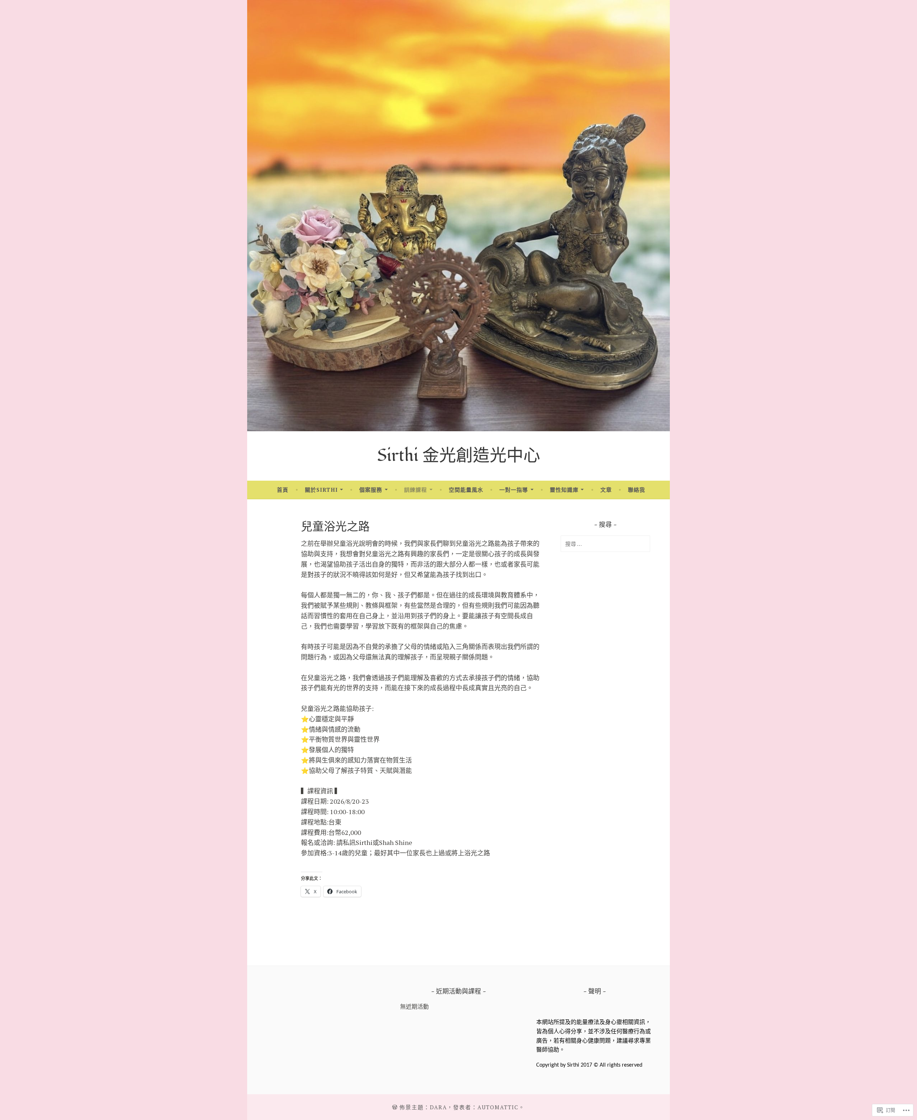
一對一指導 (513, 489)
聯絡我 (636, 489)
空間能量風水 (466, 489)
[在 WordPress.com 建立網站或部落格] (394, 1107)
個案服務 (370, 489)
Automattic (498, 1107)
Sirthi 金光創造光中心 (458, 455)
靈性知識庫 (564, 489)
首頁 (282, 489)
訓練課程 (415, 489)
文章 (606, 489)
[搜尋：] (605, 544)
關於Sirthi (321, 489)
